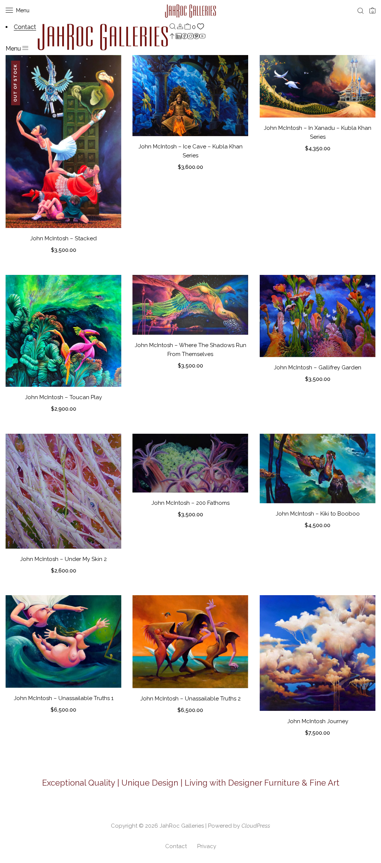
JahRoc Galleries (182, 825)
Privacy (206, 846)
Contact (176, 846)
